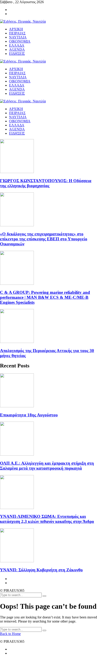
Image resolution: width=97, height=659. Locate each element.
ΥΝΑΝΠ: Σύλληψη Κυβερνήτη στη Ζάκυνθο (41, 569)
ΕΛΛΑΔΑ (16, 125)
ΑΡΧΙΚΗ (16, 109)
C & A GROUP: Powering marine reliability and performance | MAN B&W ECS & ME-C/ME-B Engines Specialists (45, 297)
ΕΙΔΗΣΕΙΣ (17, 133)
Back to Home (10, 634)
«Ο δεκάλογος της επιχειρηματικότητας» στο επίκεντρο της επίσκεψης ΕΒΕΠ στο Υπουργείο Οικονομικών (43, 239)
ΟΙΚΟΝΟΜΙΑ (19, 121)
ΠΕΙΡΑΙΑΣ (17, 113)
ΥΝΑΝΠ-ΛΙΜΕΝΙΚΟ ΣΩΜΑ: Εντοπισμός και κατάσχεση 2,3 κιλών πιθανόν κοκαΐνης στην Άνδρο (47, 519)
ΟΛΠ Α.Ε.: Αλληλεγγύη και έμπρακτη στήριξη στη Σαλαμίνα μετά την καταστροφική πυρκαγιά (47, 466)
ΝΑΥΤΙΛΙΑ (18, 117)
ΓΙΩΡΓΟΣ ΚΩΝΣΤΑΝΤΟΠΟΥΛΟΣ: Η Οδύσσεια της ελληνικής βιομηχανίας (45, 183)
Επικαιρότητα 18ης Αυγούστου (29, 415)
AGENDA (17, 129)
